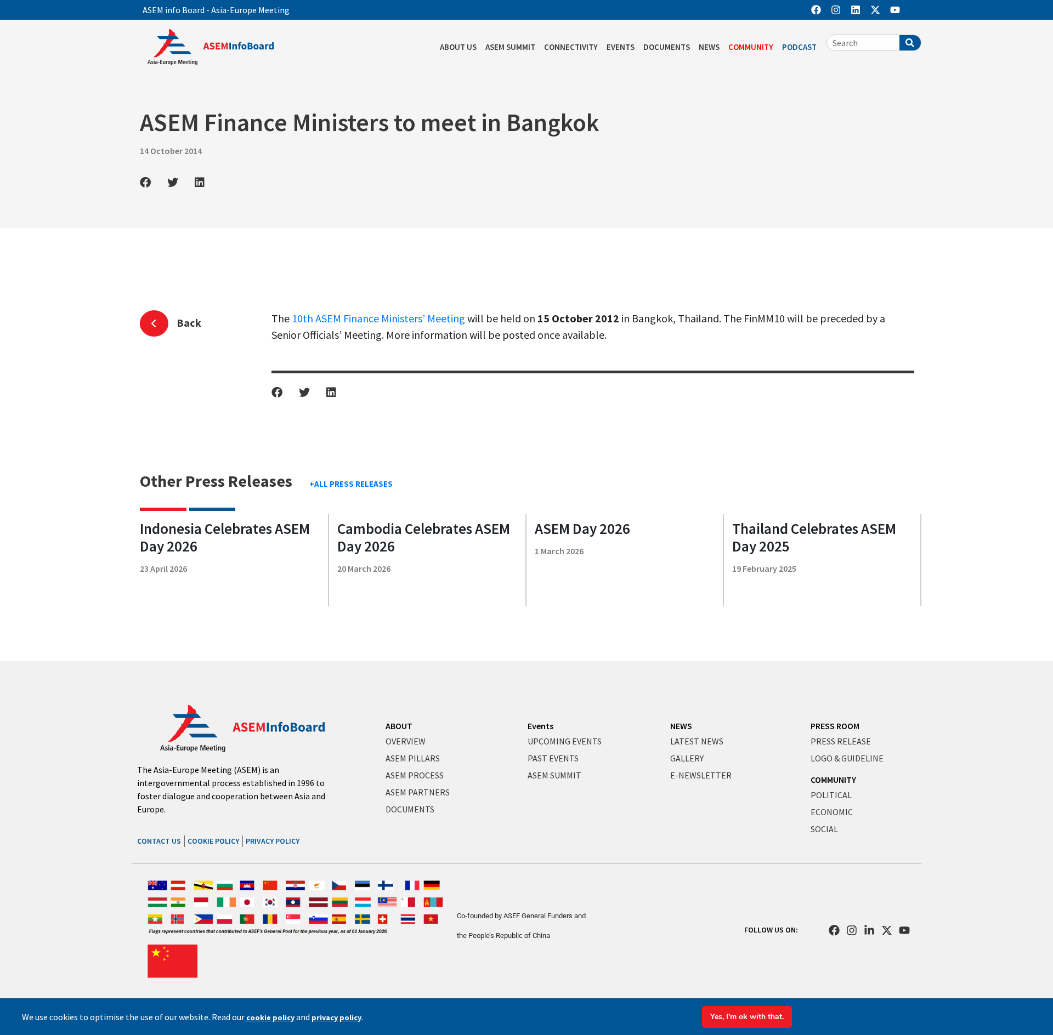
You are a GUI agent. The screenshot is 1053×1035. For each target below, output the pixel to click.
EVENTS (621, 47)
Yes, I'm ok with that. (747, 1016)
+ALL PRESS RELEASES (351, 484)
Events (540, 725)
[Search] (910, 42)
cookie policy (270, 1017)
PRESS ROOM (835, 725)
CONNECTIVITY (571, 47)
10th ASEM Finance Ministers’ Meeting (378, 318)
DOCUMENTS (666, 47)
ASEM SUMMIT (510, 47)
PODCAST (799, 47)
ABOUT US (458, 47)
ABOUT (399, 725)
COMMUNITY (750, 47)
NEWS (709, 47)
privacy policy (336, 1017)
